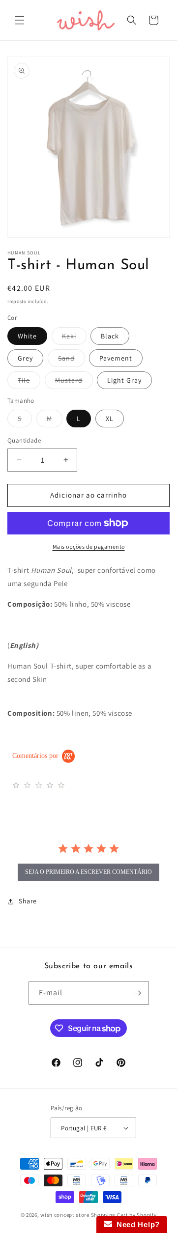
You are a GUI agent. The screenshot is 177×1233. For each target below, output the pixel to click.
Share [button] (28, 901)
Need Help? (136, 1224)
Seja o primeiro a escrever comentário (88, 872)
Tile (29, 382)
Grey (25, 358)
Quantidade (24, 440)
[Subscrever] (137, 993)
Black (110, 336)
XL (110, 418)
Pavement (115, 358)
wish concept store (64, 1214)
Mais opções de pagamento (89, 546)
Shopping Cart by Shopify (124, 1214)
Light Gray (124, 380)
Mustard (74, 382)
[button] (19, 20)
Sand (71, 360)
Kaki (74, 338)
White (27, 336)
